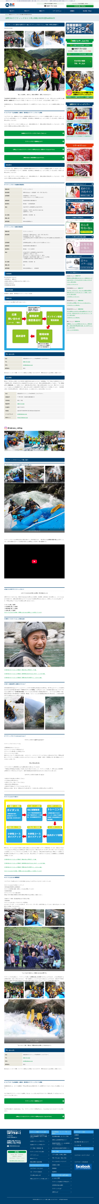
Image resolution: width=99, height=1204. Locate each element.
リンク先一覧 (77, 1145)
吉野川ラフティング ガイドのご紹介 (75, 200)
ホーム (6, 14)
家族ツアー (42, 11)
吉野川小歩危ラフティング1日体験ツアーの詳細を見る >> (79, 121)
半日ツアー (27, 11)
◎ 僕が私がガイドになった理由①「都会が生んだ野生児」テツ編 (20, 669)
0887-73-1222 (26, 361)
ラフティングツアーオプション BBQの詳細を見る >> (78, 162)
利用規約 (54, 1168)
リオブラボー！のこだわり (36, 1168)
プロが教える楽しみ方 (35, 1175)
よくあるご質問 (56, 1178)
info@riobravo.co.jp (28, 365)
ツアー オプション (57, 11)
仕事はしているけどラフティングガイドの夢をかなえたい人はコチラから (34, 1116)
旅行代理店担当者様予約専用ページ (61, 1148)
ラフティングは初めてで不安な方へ (75, 217)
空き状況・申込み (87, 11)
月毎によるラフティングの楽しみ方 (38, 1178)
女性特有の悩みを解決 (57, 1185)
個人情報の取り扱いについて (81, 1141)
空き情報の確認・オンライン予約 (60, 1136)
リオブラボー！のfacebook (81, 1162)
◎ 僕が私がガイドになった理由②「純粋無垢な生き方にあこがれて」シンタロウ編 (25, 673)
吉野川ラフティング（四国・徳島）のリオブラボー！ (13, 5)
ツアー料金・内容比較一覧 (36, 1148)
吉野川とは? (55, 1192)
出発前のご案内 (56, 1165)
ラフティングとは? (56, 1188)
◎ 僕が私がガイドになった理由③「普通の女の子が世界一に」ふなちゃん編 (23, 677)
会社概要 (76, 1138)
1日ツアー (11, 11)
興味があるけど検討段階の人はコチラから (34, 157)
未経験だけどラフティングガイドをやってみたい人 (33, 133)
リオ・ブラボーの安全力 (36, 1171)
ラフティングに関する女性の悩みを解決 (76, 237)
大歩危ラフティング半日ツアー (37, 1144)
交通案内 (72, 11)
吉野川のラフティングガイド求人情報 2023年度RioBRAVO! (30, 18)
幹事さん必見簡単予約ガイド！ (59, 1139)
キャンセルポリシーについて (59, 1161)
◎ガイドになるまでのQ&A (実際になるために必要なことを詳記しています (22, 612)
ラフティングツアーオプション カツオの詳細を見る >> (78, 177)
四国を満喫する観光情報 (36, 1162)
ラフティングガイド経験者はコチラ (34, 141)
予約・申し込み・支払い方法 (59, 1158)
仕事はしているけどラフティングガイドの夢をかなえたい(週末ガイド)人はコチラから (34, 149)
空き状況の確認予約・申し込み (79, 62)
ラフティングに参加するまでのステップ (76, 184)
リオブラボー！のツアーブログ (74, 256)
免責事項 (54, 1171)
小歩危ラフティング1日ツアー (37, 1141)
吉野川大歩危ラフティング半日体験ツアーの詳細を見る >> (79, 136)
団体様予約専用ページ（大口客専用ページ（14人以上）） (61, 1144)
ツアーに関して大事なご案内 (59, 1154)
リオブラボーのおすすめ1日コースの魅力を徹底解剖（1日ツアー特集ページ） (38, 1136)
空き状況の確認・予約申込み (79, 6)
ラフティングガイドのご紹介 (37, 1151)
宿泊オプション (34, 1158)
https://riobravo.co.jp (22, 417)
